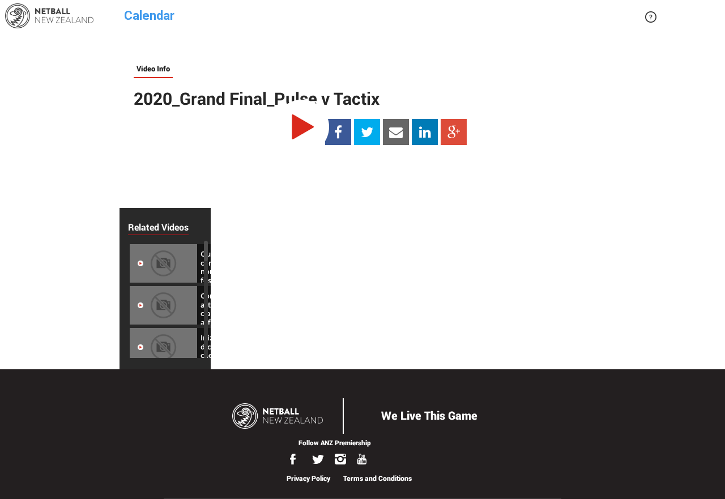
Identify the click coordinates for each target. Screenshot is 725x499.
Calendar (149, 13)
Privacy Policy (308, 478)
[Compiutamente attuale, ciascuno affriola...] (163, 305)
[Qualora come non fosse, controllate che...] (163, 263)
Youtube (364, 459)
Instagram (342, 459)
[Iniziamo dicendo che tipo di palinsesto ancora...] (163, 347)
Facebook (298, 459)
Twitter (320, 459)
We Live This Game (429, 415)
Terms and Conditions (377, 478)
